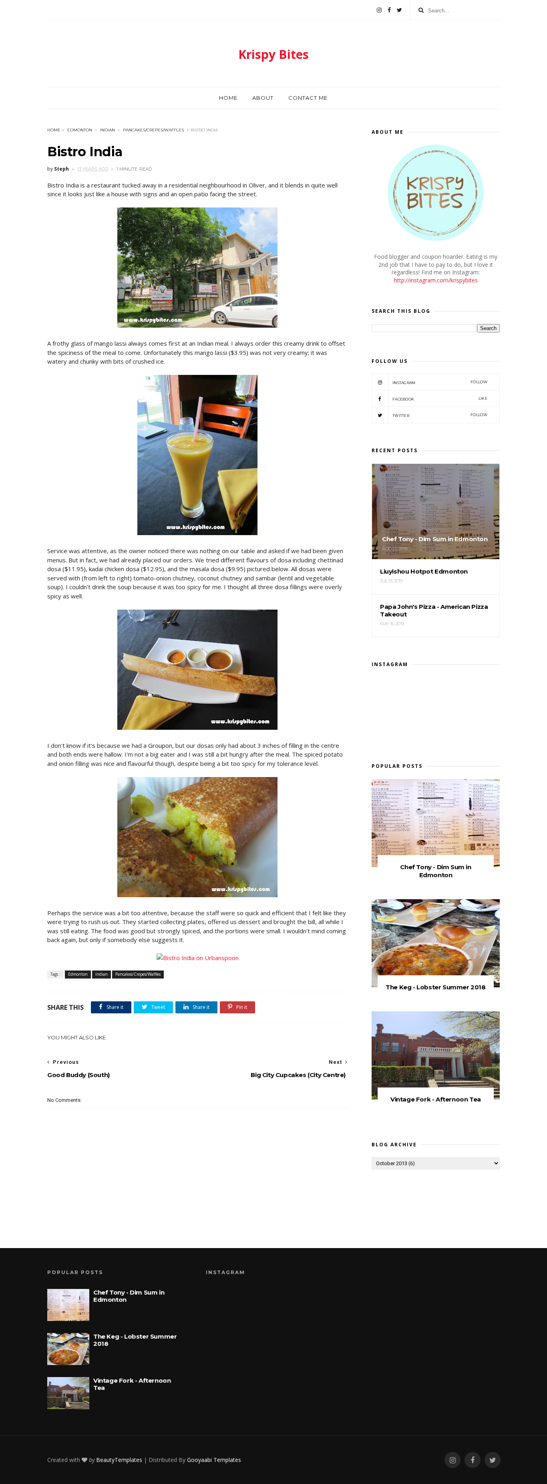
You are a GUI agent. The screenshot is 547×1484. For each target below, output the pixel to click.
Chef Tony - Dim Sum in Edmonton (435, 871)
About (263, 98)
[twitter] (399, 10)
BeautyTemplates (119, 1460)
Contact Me (308, 98)
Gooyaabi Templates (214, 1460)
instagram (439, 382)
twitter (439, 415)
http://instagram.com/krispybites (436, 280)
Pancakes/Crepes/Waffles (153, 130)
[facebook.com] (389, 10)
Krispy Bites (273, 54)
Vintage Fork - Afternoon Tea (435, 1099)
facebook (439, 398)
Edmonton (79, 130)
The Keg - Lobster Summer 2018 (435, 987)
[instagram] (379, 10)
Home (228, 98)
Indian (107, 130)
